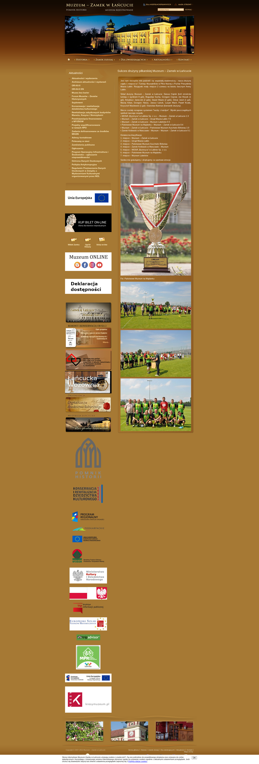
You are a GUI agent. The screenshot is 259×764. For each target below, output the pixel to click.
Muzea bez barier (80, 92)
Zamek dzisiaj (153, 750)
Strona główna (133, 750)
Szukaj (189, 9)
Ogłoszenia (77, 148)
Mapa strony (188, 752)
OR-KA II (76, 85)
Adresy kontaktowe (82, 137)
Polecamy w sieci (80, 141)
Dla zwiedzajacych (167, 750)
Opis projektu (101, 329)
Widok (73, 245)
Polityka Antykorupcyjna (84, 164)
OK (194, 758)
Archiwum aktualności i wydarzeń (89, 82)
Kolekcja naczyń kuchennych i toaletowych (94, 338)
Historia (143, 750)
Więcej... (106, 342)
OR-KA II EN (78, 89)
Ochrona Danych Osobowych (87, 161)
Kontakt (189, 750)
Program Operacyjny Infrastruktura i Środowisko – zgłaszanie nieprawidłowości (90, 155)
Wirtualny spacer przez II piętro (94, 333)
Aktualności (180, 750)
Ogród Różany (88, 246)
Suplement (77, 102)
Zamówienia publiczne (83, 145)
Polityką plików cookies (137, 761)
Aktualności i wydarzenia (84, 78)
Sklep (101, 245)
